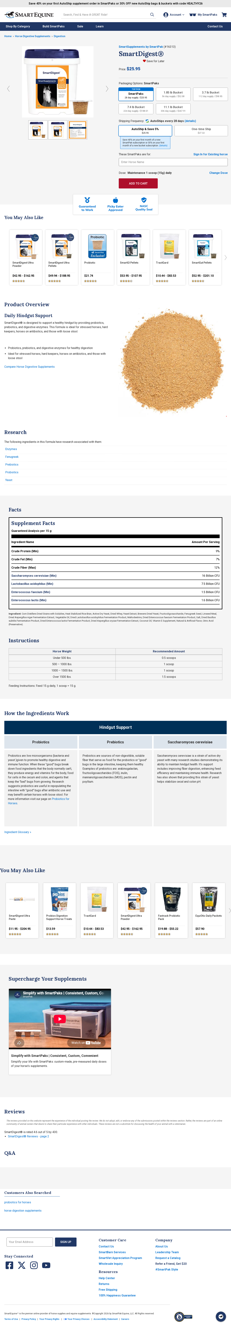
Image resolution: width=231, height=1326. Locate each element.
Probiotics (11, 472)
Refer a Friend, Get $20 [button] (171, 1263)
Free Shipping (108, 1289)
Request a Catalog (167, 1258)
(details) (190, 121)
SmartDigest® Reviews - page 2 (28, 1136)
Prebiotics (11, 464)
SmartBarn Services (112, 1252)
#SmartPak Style (166, 1269)
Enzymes (11, 449)
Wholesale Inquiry (111, 1263)
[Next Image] (107, 89)
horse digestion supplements (23, 1210)
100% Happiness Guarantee (117, 1295)
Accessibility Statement (105, 1319)
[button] (152, 15)
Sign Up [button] (65, 1242)
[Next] (225, 257)
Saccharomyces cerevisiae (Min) (33, 575)
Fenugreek (12, 457)
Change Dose (218, 173)
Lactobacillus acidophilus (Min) (32, 584)
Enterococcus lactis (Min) (28, 600)
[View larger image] (58, 81)
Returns (104, 1284)
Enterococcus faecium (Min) (30, 592)
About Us (161, 1246)
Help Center (107, 1278)
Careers (125, 1319)
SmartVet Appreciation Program (120, 1258)
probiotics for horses (17, 1202)
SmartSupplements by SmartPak (141, 46)
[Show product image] (37, 129)
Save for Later (155, 61)
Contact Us (106, 1246)
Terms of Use (11, 1319)
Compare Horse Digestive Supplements (29, 366)
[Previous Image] (8, 89)
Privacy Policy (28, 1319)
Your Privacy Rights (49, 1319)
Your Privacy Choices (78, 1319)
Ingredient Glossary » (17, 832)
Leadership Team (167, 1252)
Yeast (8, 480)
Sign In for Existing (210, 154)
